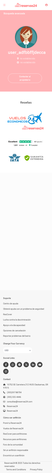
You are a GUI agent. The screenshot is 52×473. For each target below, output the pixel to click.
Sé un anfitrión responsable (15, 450)
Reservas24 (12, 411)
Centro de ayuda (10, 303)
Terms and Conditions (16, 469)
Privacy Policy (36, 469)
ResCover (7, 314)
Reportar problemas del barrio (16, 336)
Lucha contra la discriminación (17, 320)
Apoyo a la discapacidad (14, 325)
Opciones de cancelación (14, 330)
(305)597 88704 (14, 392)
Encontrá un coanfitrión (13, 455)
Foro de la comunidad (13, 445)
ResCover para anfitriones (15, 434)
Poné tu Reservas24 (12, 423)
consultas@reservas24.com (19, 401)
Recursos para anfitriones (15, 439)
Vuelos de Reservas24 (13, 428)
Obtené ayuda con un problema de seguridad (23, 309)
